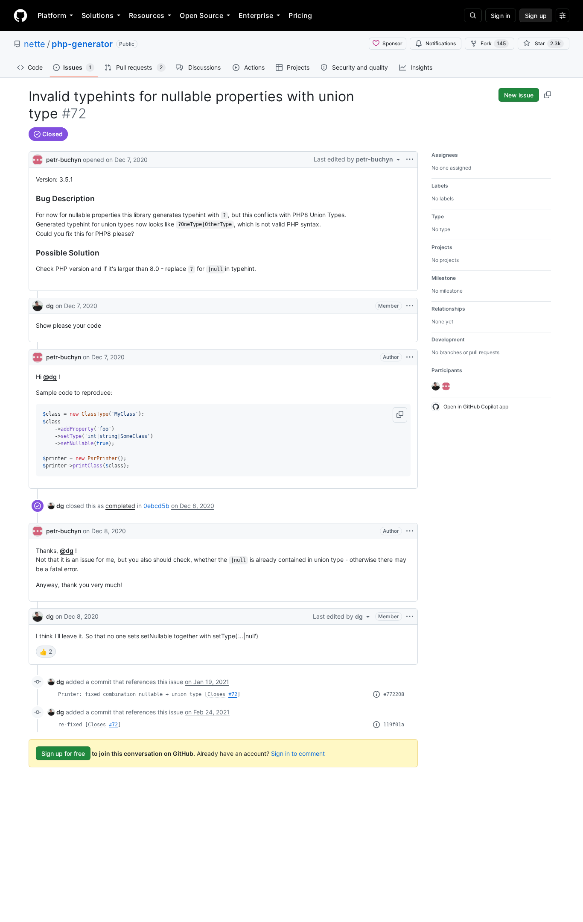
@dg (50, 376)
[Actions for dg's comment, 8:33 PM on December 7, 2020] (410, 306)
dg (50, 305)
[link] (56, 505)
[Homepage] (20, 15)
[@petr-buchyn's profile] (37, 158)
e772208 (393, 694)
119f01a (393, 725)
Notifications (441, 43)
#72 (232, 694)
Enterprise (256, 15)
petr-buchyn (63, 159)
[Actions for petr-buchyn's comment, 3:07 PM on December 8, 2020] (410, 531)
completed (120, 505)
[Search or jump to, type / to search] (473, 15)
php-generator (82, 44)
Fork (493, 43)
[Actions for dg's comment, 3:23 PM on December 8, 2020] (410, 616)
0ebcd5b (156, 505)
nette (34, 44)
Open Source (201, 15)
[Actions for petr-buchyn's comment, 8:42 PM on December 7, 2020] (410, 357)
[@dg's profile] (37, 306)
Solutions (98, 15)
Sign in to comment (298, 753)
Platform (52, 15)
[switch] (46, 652)
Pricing (300, 15)
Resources (146, 15)
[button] (400, 415)
